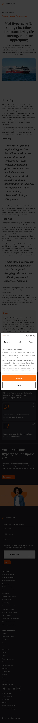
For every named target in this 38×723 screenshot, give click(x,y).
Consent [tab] (7, 342)
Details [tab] (19, 342)
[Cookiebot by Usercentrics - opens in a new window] (27, 336)
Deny (19, 385)
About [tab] (31, 342)
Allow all (19, 378)
